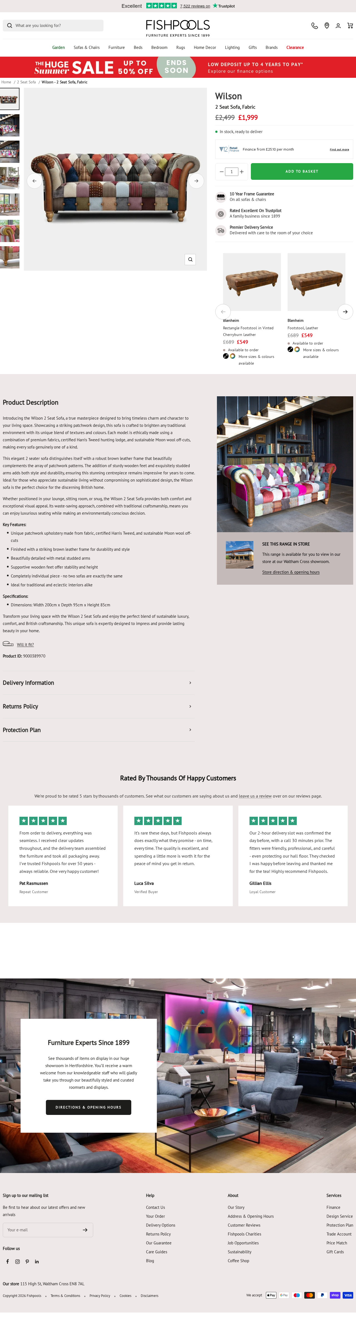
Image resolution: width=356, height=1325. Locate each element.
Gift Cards (335, 1251)
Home (6, 81)
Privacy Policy (100, 1295)
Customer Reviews (244, 1225)
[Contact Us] (315, 26)
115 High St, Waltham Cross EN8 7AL (52, 1283)
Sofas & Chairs (87, 47)
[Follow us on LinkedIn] (37, 1261)
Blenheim (231, 320)
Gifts (253, 47)
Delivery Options (160, 1225)
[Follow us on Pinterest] (27, 1261)
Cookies (125, 1295)
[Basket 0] (350, 25)
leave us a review (255, 796)
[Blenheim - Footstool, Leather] (316, 282)
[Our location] (327, 26)
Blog (150, 1260)
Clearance (295, 47)
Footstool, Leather (303, 327)
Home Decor (205, 47)
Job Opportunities (243, 1243)
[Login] (338, 25)
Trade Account (339, 1234)
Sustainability (239, 1251)
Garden (58, 47)
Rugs (180, 47)
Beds (138, 47)
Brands (272, 47)
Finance (333, 1207)
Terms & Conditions (65, 1295)
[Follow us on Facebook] (8, 1261)
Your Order (155, 1216)
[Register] (85, 1230)
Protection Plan (340, 1225)
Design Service (340, 1216)
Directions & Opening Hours (89, 1107)
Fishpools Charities (244, 1234)
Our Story (236, 1207)
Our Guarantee (159, 1243)
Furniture (116, 47)
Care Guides (156, 1251)
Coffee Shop (238, 1260)
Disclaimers (149, 1295)
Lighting (232, 47)
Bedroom (159, 47)
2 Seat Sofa (26, 81)
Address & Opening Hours (251, 1216)
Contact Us (155, 1207)
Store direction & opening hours (291, 572)
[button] (190, 259)
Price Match (337, 1243)
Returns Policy (158, 1234)
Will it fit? (25, 644)
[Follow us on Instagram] (17, 1261)
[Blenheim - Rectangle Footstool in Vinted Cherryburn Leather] (252, 282)
